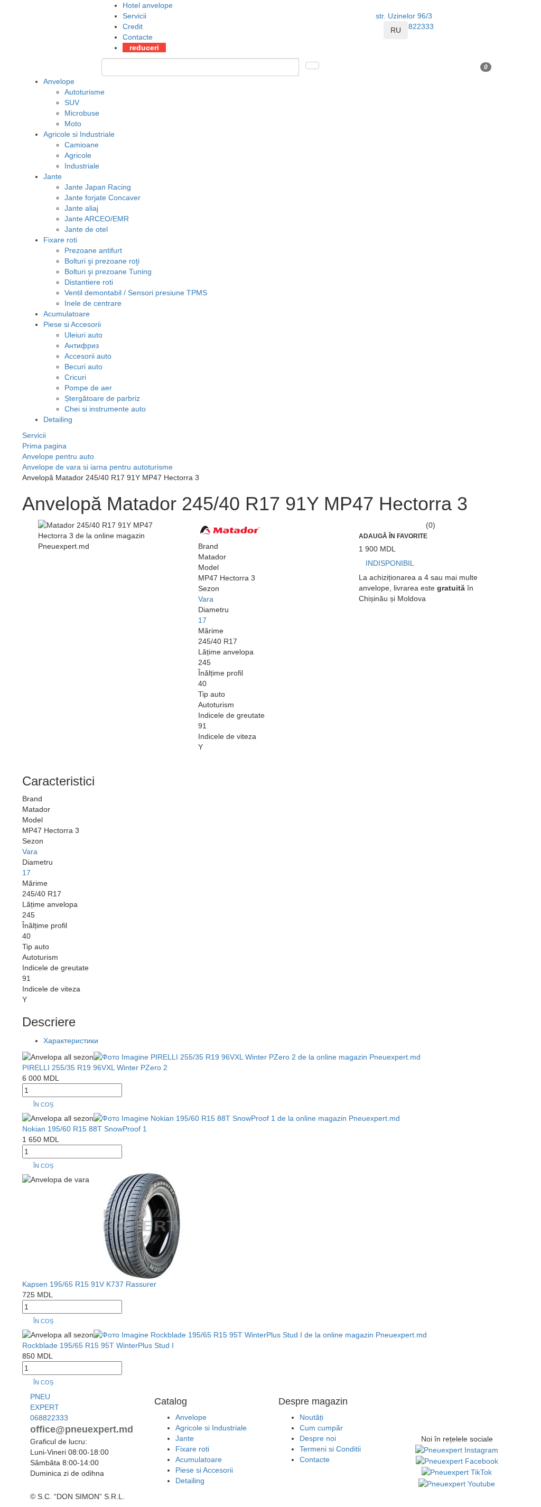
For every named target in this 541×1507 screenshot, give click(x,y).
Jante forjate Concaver (102, 197)
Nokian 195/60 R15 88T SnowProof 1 (84, 1129)
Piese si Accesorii (72, 324)
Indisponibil (390, 563)
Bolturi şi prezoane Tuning (108, 271)
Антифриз (81, 345)
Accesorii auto (87, 356)
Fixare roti (60, 240)
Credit (133, 26)
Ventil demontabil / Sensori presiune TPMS (135, 292)
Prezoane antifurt (93, 250)
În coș (43, 1104)
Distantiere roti (88, 282)
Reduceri (144, 47)
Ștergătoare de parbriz (102, 398)
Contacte (138, 37)
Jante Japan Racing (97, 187)
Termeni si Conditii (330, 1449)
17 (202, 620)
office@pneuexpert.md (81, 1429)
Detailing (57, 419)
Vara (205, 599)
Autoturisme (84, 92)
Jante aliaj (81, 208)
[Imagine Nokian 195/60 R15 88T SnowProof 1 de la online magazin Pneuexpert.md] (247, 1117)
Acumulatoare (66, 314)
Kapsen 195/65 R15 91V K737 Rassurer (89, 1284)
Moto (72, 123)
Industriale (81, 166)
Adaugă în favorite (393, 536)
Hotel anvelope (148, 5)
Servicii (134, 16)
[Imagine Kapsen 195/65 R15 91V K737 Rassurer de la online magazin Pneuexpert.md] (142, 1225)
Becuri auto (83, 366)
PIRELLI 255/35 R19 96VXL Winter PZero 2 (94, 1067)
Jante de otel (86, 229)
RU (395, 30)
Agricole (77, 155)
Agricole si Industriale (79, 134)
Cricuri (75, 377)
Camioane (81, 145)
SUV (71, 102)
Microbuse (81, 113)
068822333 (415, 26)
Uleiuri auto (83, 335)
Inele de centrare (93, 303)
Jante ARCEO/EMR (96, 218)
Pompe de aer (88, 387)
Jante (52, 176)
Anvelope (58, 81)
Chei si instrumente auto (105, 409)
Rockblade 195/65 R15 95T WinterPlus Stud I (98, 1345)
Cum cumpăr (321, 1428)
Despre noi (318, 1438)
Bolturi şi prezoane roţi (101, 261)
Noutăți (311, 1417)
